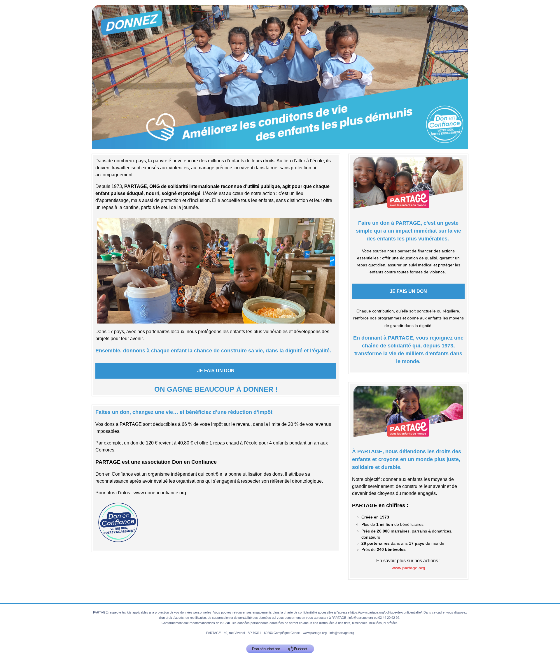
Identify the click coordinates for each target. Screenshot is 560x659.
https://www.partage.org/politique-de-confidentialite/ (386, 612)
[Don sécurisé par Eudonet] (280, 648)
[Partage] (280, 76)
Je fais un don (216, 370)
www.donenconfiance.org (160, 492)
